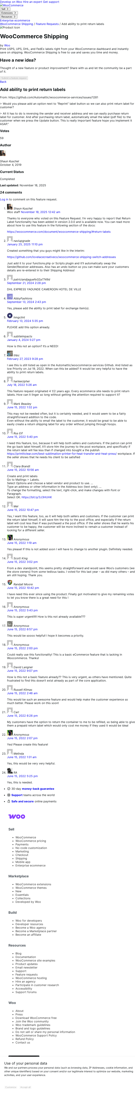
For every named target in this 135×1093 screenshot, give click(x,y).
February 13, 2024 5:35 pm (25, 321)
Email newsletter (26, 967)
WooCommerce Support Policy (36, 1035)
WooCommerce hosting (31, 978)
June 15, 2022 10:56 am (23, 470)
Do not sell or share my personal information (45, 1032)
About (19, 1011)
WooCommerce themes (31, 887)
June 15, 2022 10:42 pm (23, 588)
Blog (18, 953)
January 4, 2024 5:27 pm (23, 340)
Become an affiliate (28, 934)
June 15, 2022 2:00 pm (22, 648)
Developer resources (29, 924)
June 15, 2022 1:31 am (22, 757)
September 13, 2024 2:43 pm (26, 302)
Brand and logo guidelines (32, 1028)
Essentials (22, 894)
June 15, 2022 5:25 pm (22, 776)
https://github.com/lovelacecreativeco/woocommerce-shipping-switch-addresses (61, 257)
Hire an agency (25, 981)
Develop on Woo (11, 2)
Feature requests (26, 974)
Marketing (22, 851)
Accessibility (23, 988)
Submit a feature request (14, 78)
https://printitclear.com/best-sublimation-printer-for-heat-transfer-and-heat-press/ (62, 453)
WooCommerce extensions (33, 884)
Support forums (26, 992)
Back (3, 81)
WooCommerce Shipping (16, 24)
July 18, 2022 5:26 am (22, 385)
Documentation (25, 957)
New (18, 891)
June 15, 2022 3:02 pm (22, 562)
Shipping (21, 858)
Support (16, 795)
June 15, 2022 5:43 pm (22, 610)
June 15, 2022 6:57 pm (22, 629)
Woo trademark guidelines (32, 1025)
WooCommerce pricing (30, 841)
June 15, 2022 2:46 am (22, 693)
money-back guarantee (38, 788)
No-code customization (31, 848)
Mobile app (22, 862)
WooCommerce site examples (35, 960)
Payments (21, 844)
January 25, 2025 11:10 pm (25, 244)
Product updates (26, 964)
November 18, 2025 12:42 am (40, 212)
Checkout (21, 855)
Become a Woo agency (30, 927)
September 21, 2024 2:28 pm (26, 283)
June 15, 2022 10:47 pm (23, 510)
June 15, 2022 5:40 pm (22, 436)
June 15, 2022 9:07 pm (22, 670)
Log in (4, 199)
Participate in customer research (37, 985)
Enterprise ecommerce (30, 865)
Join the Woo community (32, 1021)
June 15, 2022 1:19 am (22, 543)
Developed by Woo (28, 902)
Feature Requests (47, 24)
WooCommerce (25, 837)
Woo (7, 45)
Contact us (22, 1042)
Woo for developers (28, 920)
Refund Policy (24, 1039)
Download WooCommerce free (36, 1018)
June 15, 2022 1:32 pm (22, 407)
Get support (51, 2)
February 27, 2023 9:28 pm (25, 359)
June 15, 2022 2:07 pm (22, 738)
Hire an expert (33, 2)
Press (19, 1014)
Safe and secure (22, 801)
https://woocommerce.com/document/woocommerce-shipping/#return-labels (59, 231)
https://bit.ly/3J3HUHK (37, 497)
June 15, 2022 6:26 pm (22, 715)
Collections (22, 898)
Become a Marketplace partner (36, 931)
